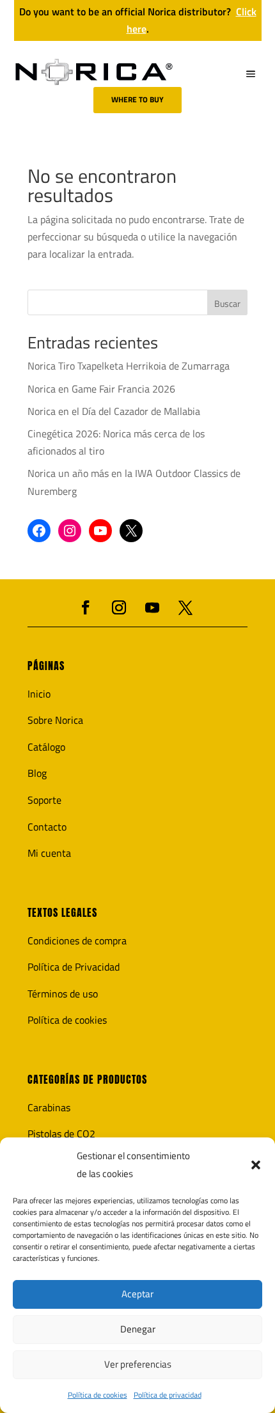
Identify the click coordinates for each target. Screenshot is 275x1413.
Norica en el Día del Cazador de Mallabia (114, 411)
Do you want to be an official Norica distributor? (137, 20)
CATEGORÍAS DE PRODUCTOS (87, 1079)
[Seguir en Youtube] (152, 607)
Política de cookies (97, 1395)
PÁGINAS (46, 666)
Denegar (137, 1329)
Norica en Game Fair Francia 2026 (101, 388)
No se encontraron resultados (102, 188)
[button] (255, 1165)
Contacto (47, 826)
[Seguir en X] (185, 607)
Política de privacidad (167, 1395)
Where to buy (137, 99)
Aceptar (137, 1293)
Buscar (227, 303)
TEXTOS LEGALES (62, 912)
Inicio (39, 693)
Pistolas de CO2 (61, 1133)
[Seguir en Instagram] (119, 607)
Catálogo (46, 746)
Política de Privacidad (74, 966)
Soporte (44, 800)
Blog (37, 773)
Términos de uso (63, 993)
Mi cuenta (49, 853)
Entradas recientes (93, 344)
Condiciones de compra (77, 940)
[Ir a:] (94, 71)
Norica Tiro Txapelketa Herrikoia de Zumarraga (129, 365)
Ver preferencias (137, 1364)
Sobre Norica (55, 720)
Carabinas (49, 1107)
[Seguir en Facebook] (86, 607)
